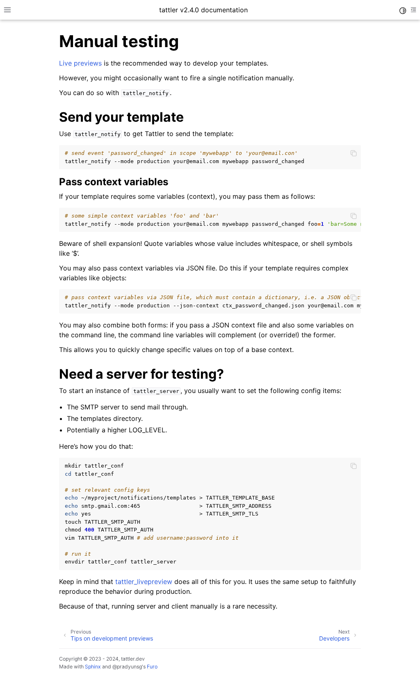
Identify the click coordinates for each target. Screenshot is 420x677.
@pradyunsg (127, 666)
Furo (152, 666)
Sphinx (93, 666)
